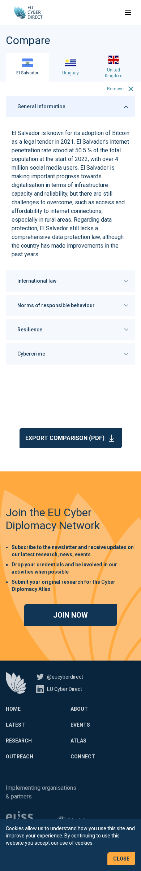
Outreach (19, 756)
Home (13, 709)
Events (80, 725)
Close (121, 859)
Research (19, 741)
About (79, 709)
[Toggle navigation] (128, 12)
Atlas (78, 741)
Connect (82, 756)
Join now (70, 615)
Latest (15, 725)
